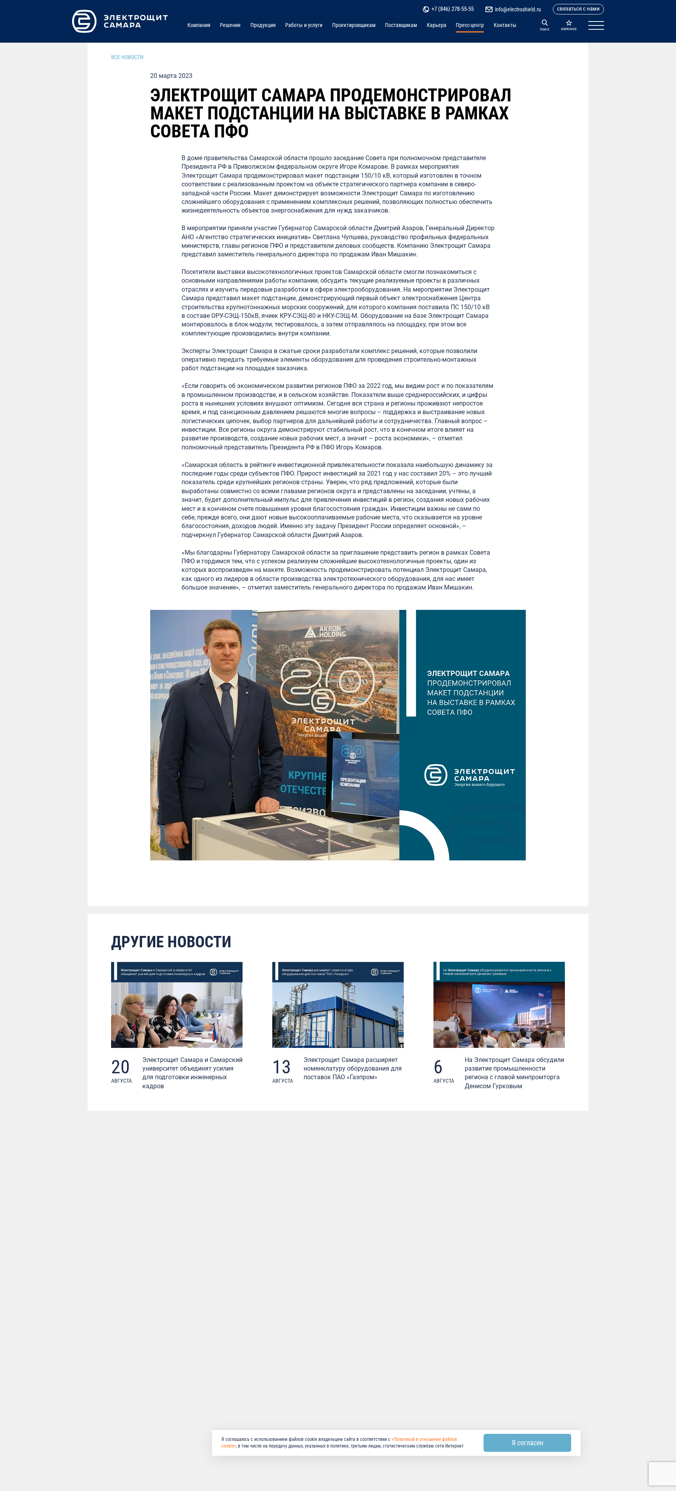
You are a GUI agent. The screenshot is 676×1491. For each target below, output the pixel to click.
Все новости (127, 57)
